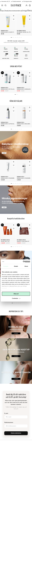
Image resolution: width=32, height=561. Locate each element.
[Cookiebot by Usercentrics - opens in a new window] (23, 262)
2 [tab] (24, 10)
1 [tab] (22, 10)
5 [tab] (30, 10)
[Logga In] (26, 5)
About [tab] (26, 266)
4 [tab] (28, 10)
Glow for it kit (5, 241)
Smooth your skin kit (23, 241)
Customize (15, 298)
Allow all (16, 293)
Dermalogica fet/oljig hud (9, 89)
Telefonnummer (8, 422)
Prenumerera (16, 433)
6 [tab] (21, 37)
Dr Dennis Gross (21, 30)
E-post (6, 413)
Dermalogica (4, 30)
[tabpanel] (16, 10)
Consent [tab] (5, 266)
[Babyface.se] (16, 5)
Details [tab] (16, 266)
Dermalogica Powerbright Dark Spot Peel (13, 178)
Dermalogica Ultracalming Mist (10, 123)
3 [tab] (26, 10)
